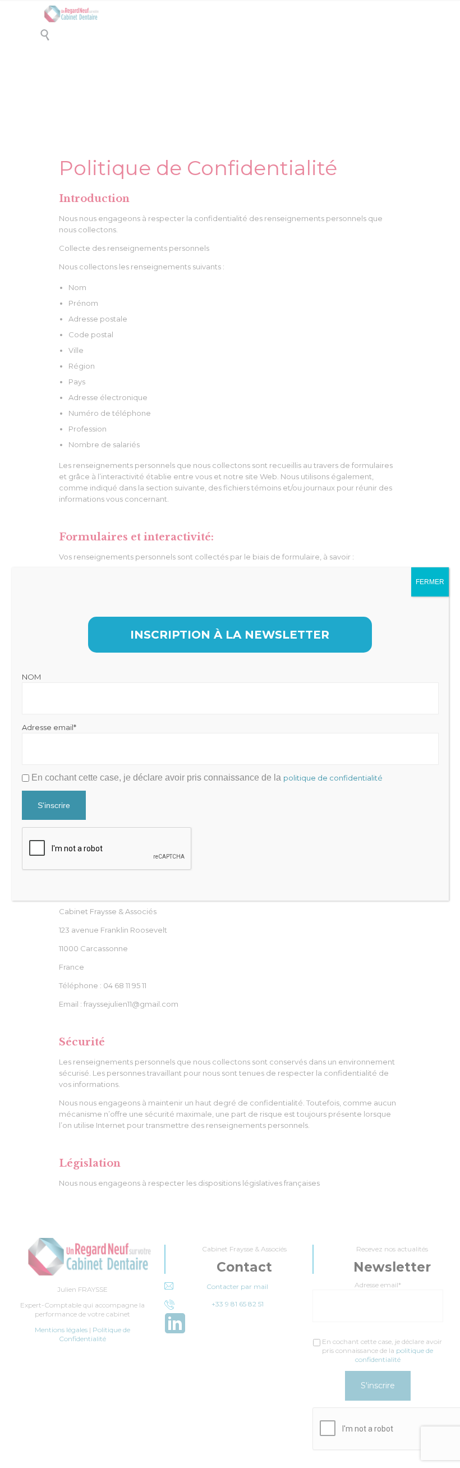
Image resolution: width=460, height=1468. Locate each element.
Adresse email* (49, 727)
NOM (31, 676)
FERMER (430, 582)
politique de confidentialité (333, 777)
